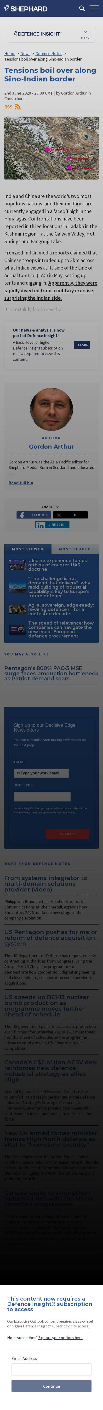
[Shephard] (25, 8)
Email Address (24, 1358)
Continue (51, 1386)
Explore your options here (60, 1337)
